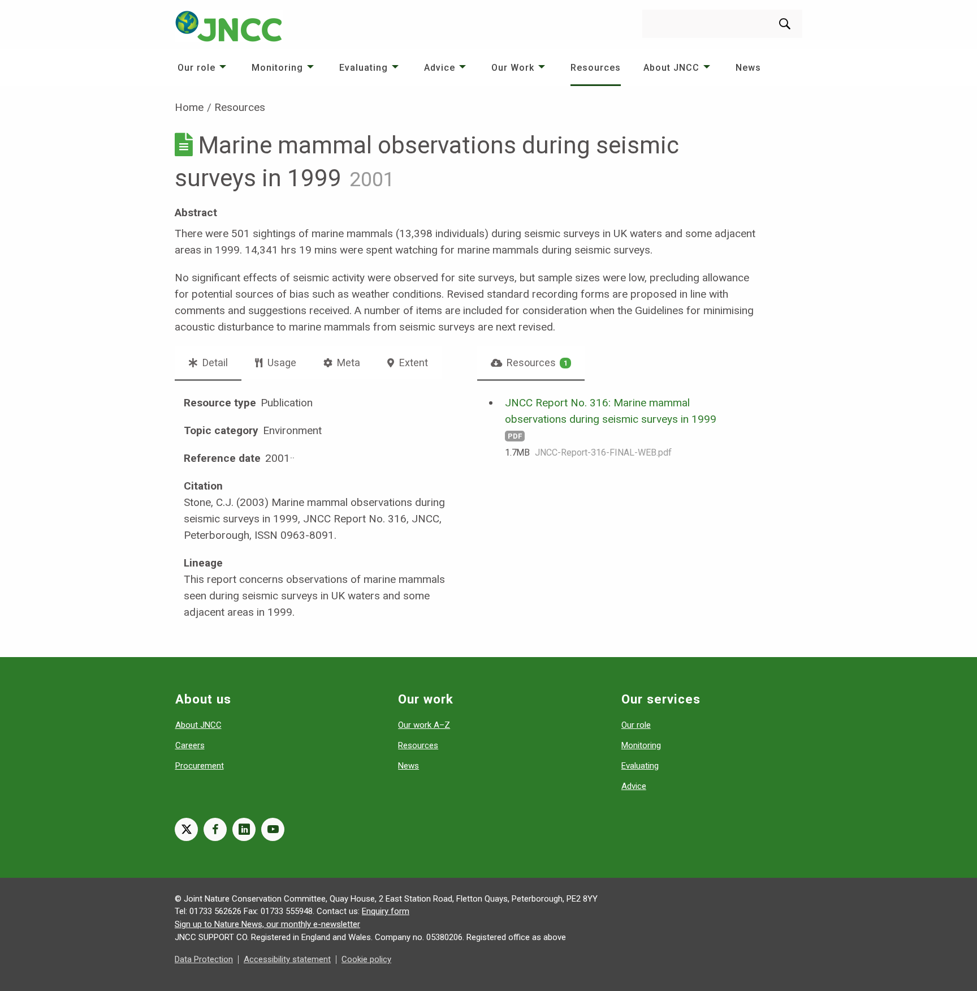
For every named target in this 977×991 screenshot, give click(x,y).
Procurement (199, 766)
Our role (196, 67)
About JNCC (671, 67)
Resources (595, 67)
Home (189, 107)
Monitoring (277, 67)
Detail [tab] (214, 362)
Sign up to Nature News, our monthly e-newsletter (267, 924)
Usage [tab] (280, 362)
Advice (439, 67)
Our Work (512, 67)
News (748, 67)
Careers (190, 745)
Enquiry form (385, 911)
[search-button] (784, 24)
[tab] (531, 362)
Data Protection (204, 959)
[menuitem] (203, 67)
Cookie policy (366, 959)
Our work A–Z (424, 725)
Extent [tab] (412, 362)
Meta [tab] (347, 362)
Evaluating (363, 67)
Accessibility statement (287, 959)
